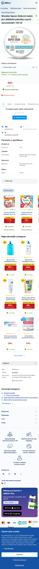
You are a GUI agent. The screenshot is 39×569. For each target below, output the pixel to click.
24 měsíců (15, 372)
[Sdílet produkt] (36, 15)
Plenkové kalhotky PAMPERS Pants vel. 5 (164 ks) (9, 213)
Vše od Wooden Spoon (8, 12)
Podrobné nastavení (19, 560)
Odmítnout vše (19, 565)
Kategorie (6, 363)
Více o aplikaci (9, 502)
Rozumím (19, 554)
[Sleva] (22, 197)
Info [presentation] (4, 104)
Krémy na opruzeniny (29, 8)
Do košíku (12, 275)
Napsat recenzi (21, 117)
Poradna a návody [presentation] (19, 104)
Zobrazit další (18, 355)
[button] (19, 411)
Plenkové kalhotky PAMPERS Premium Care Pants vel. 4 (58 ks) (27, 213)
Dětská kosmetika (15, 8)
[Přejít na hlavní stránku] (6, 3)
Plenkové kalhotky (9, 229)
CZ (5, 483)
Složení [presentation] (9, 104)
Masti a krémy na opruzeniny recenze (15, 400)
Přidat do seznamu (9, 95)
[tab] (3, 104)
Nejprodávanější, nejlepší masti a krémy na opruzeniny (21, 397)
